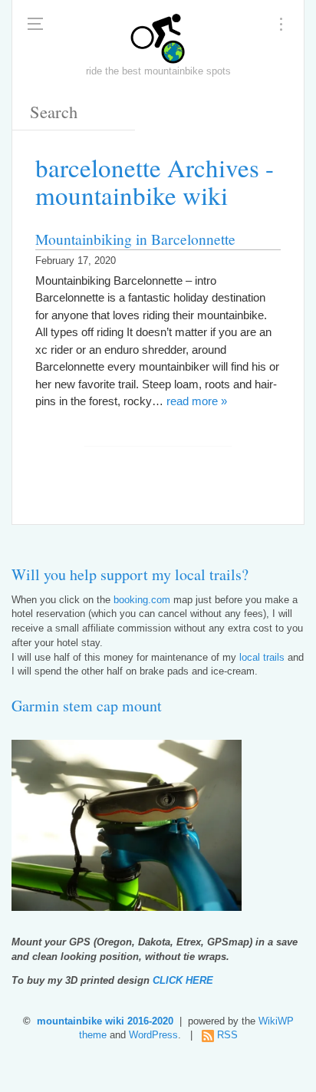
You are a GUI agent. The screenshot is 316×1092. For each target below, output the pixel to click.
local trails (262, 657)
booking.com (142, 600)
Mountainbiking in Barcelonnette (135, 239)
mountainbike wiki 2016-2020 (105, 1021)
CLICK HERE (183, 980)
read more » (196, 400)
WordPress (153, 1035)
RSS (227, 1035)
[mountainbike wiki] (157, 38)
